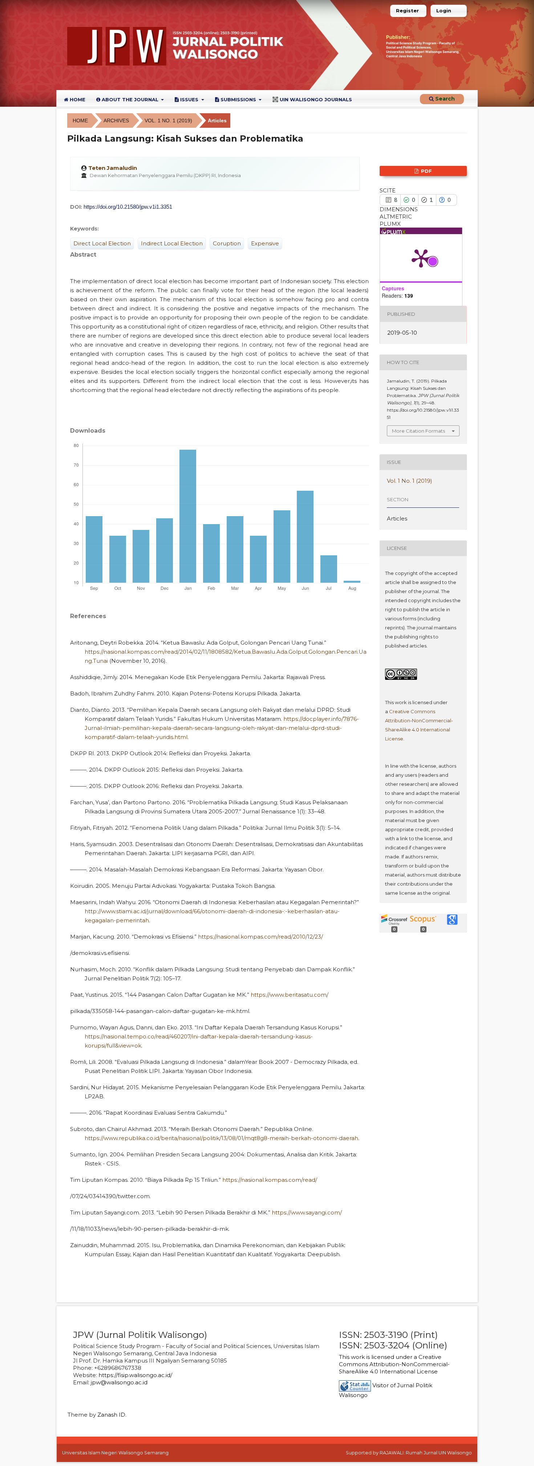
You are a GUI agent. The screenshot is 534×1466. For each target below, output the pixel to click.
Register (407, 10)
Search (444, 98)
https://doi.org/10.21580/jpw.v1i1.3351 (128, 207)
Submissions (238, 99)
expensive (265, 243)
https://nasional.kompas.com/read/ (269, 1179)
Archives (116, 120)
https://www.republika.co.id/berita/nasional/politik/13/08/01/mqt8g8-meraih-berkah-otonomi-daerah (221, 1138)
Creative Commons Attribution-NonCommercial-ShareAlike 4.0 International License (394, 1364)
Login (443, 10)
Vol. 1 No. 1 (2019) (168, 120)
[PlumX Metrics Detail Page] (421, 257)
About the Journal (130, 99)
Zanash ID (111, 1414)
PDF (426, 171)
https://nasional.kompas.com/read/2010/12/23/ (260, 936)
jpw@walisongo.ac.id (119, 1382)
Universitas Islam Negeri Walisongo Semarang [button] (115, 1452)
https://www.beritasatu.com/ (289, 994)
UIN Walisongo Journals (315, 99)
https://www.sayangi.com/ (307, 1212)
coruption (227, 243)
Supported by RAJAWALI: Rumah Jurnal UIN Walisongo (409, 1452)
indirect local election (172, 243)
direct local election (102, 243)
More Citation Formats (418, 431)
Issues (189, 99)
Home (76, 99)
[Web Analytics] (355, 1385)
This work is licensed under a (378, 1356)
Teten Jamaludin (112, 167)
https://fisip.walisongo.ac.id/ (135, 1375)
